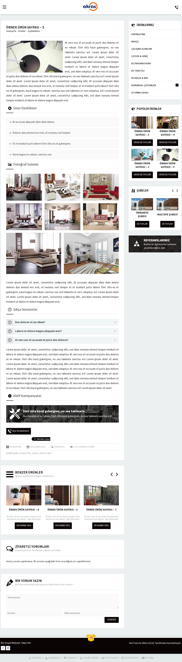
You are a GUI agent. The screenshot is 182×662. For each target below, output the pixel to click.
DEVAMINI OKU (24, 525)
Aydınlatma (34, 31)
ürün (35, 453)
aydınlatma (24, 453)
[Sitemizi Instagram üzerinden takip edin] (8, 648)
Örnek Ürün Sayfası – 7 (101, 510)
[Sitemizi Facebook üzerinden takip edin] (3, 648)
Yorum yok (59, 446)
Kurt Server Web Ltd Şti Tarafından (147, 643)
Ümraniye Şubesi (142, 214)
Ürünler (22, 31)
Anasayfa (11, 31)
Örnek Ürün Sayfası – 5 (167, 165)
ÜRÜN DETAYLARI (142, 142)
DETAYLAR (142, 224)
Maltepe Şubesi (167, 214)
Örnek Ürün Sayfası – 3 (62, 510)
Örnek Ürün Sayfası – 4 (167, 133)
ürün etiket (45, 453)
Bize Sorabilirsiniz (20, 431)
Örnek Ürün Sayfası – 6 (24, 510)
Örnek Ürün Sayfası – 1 (142, 165)
